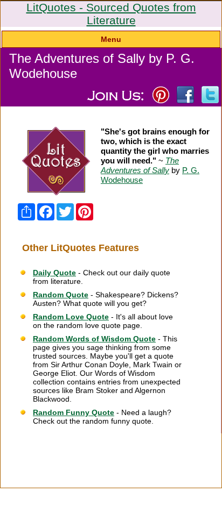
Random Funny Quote (73, 412)
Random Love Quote (71, 316)
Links (199, 440)
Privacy (91, 446)
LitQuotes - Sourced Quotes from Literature (111, 13)
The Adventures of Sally (140, 165)
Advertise (168, 440)
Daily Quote (54, 272)
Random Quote (60, 294)
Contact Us (127, 446)
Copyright (90, 459)
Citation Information (38, 440)
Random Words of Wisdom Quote (94, 338)
